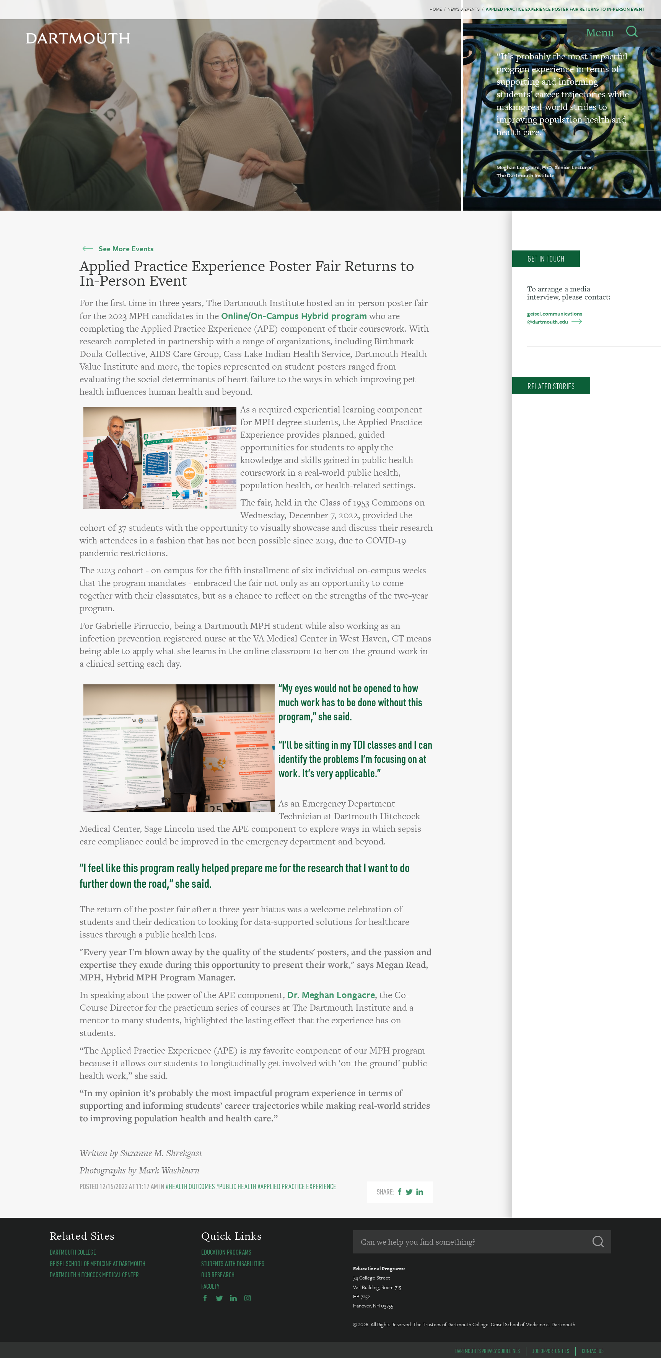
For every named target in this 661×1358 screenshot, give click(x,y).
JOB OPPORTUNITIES (550, 1351)
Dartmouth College (73, 1252)
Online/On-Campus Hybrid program (294, 315)
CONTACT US (593, 1351)
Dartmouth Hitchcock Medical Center (94, 1274)
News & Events (464, 9)
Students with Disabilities (232, 1263)
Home (436, 9)
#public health (236, 1186)
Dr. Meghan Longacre (331, 994)
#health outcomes (190, 1186)
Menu (600, 32)
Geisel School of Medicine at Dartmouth (97, 1263)
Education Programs (226, 1252)
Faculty (210, 1286)
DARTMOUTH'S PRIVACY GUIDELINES (487, 1351)
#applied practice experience (296, 1186)
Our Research (217, 1274)
